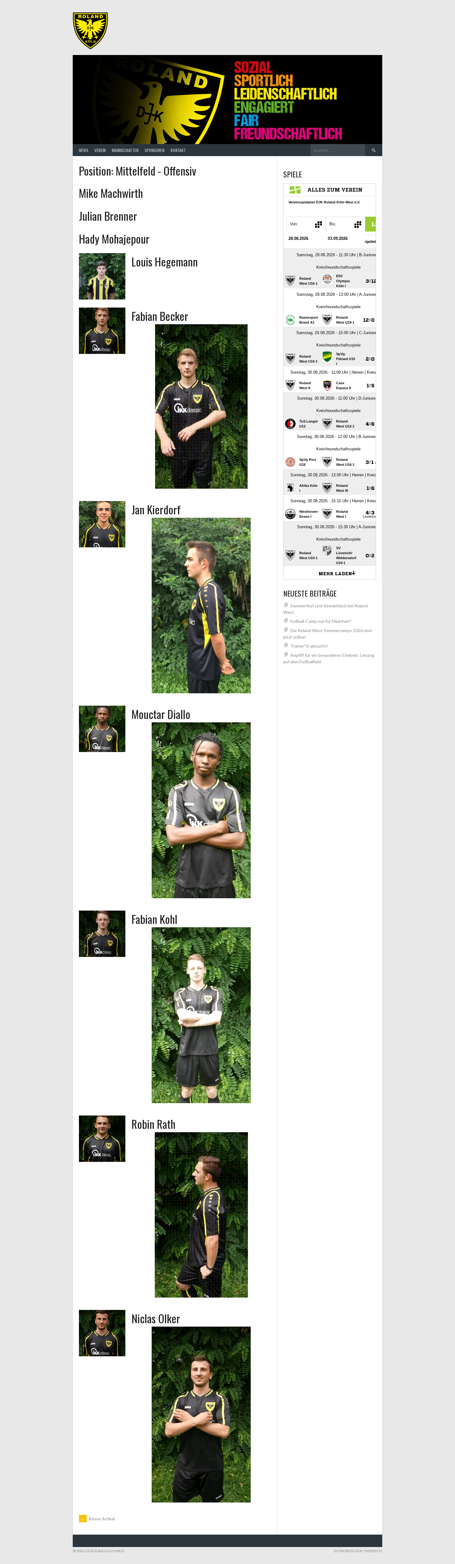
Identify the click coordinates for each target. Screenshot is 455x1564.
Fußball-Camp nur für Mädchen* (321, 621)
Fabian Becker (160, 316)
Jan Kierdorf (156, 509)
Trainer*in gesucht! (309, 645)
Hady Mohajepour (114, 238)
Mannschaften (125, 150)
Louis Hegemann (165, 261)
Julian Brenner (108, 215)
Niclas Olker (156, 1318)
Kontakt (178, 150)
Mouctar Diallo (161, 714)
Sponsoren (154, 150)
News (83, 150)
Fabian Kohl (154, 919)
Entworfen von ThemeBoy (358, 1551)
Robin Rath (154, 1124)
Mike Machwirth (111, 193)
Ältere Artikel (97, 1518)
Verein (100, 150)
